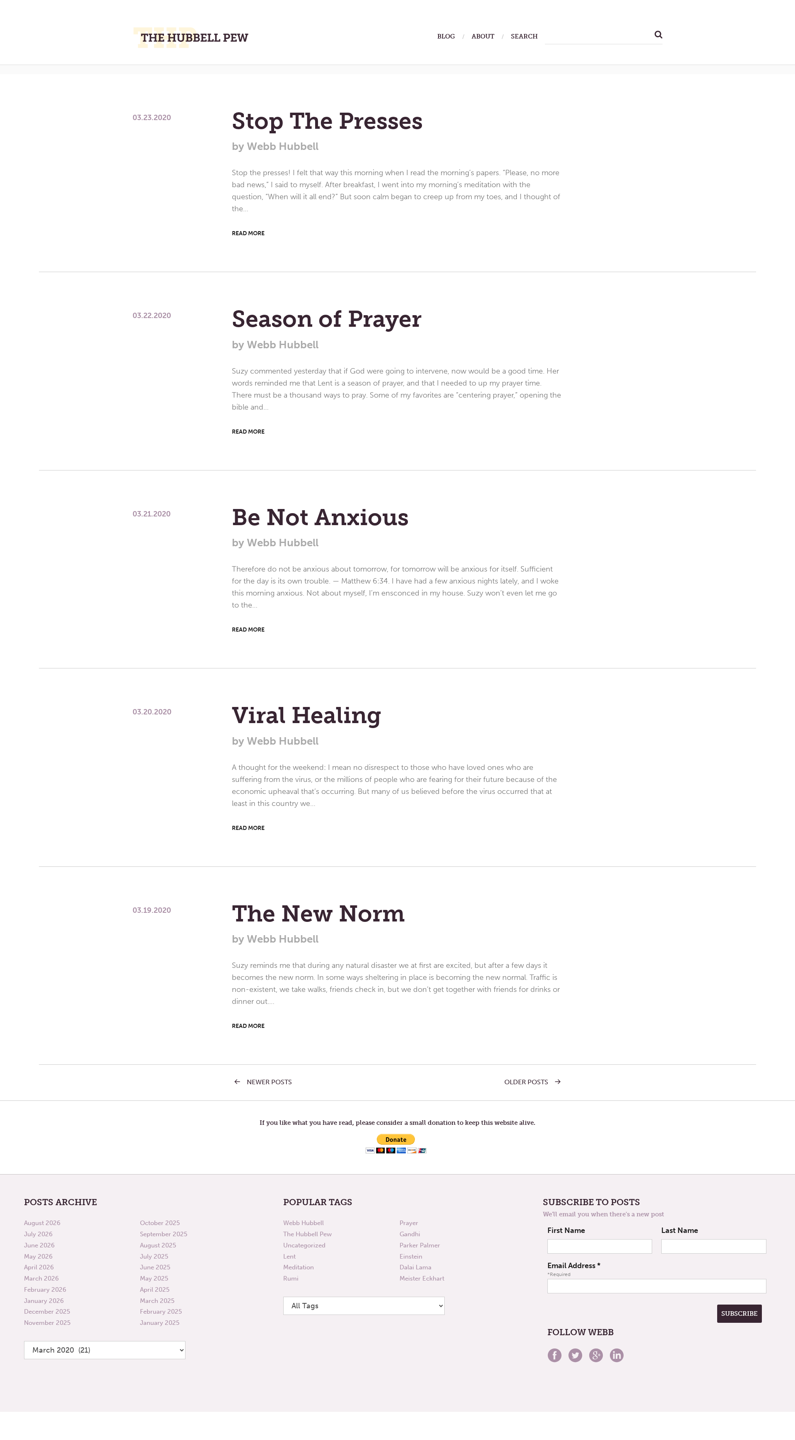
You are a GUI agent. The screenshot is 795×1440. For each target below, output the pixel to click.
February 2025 (161, 1311)
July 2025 (154, 1256)
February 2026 (45, 1289)
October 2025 (160, 1223)
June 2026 (39, 1245)
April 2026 (39, 1267)
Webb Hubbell (303, 1223)
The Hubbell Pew (307, 1234)
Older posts (526, 1082)
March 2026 (41, 1278)
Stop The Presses (327, 121)
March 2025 (157, 1301)
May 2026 (38, 1256)
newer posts (269, 1082)
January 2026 (44, 1301)
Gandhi (410, 1234)
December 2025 (47, 1311)
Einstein (411, 1256)
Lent (289, 1256)
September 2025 (163, 1234)
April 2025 (154, 1289)
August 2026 (42, 1223)
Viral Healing (306, 715)
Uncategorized (304, 1245)
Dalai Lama (415, 1267)
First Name (566, 1230)
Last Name (679, 1230)
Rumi (291, 1278)
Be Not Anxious (320, 517)
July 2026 (38, 1234)
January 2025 (159, 1323)
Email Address (573, 1265)
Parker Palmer (420, 1245)
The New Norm (318, 913)
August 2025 (158, 1245)
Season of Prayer (327, 319)
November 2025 (47, 1323)
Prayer (409, 1223)
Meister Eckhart (422, 1278)
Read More (248, 233)
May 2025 (154, 1278)
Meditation (298, 1267)
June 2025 (155, 1267)
